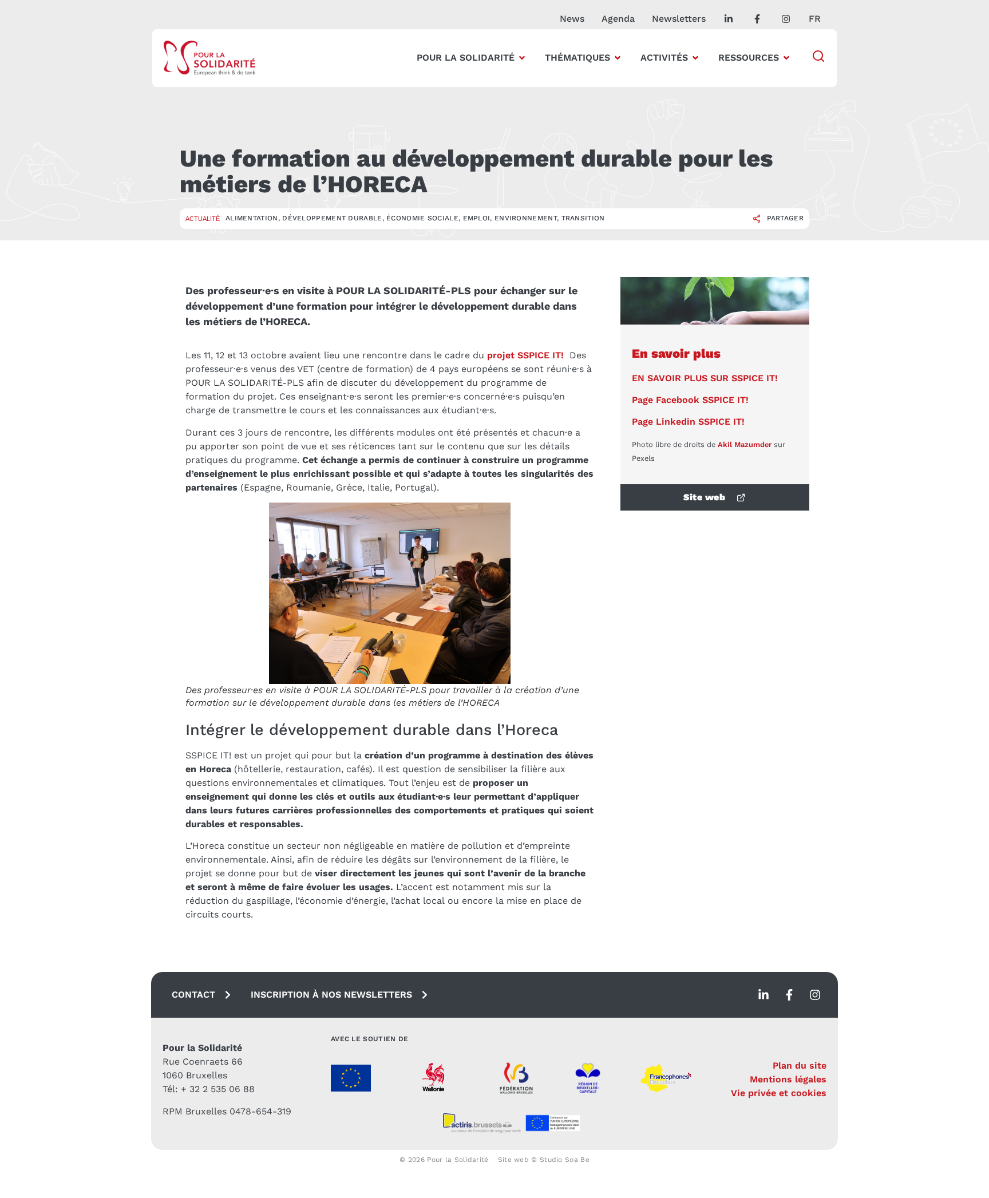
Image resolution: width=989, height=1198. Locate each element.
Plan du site (799, 1065)
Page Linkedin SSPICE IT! (688, 421)
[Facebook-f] (789, 994)
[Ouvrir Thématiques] (617, 58)
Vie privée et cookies (778, 1093)
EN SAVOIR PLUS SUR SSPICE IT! (705, 378)
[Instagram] (815, 994)
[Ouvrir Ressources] (786, 58)
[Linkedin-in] (763, 994)
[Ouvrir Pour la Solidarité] (522, 58)
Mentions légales (788, 1079)
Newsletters (679, 18)
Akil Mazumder (745, 444)
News (572, 18)
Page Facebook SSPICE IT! (690, 399)
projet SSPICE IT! (525, 355)
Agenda (618, 18)
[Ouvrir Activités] (695, 58)
